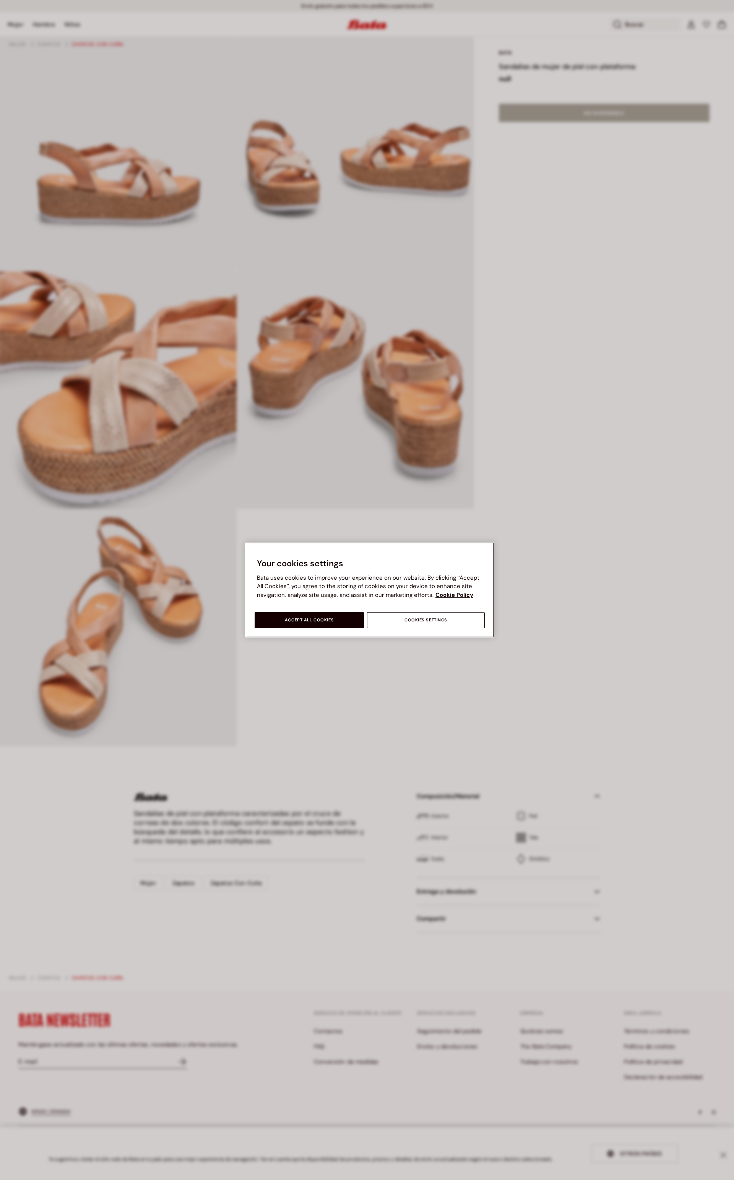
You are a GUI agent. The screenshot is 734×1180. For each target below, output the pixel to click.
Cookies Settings (425, 620)
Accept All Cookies (309, 620)
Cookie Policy (454, 595)
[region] (369, 590)
